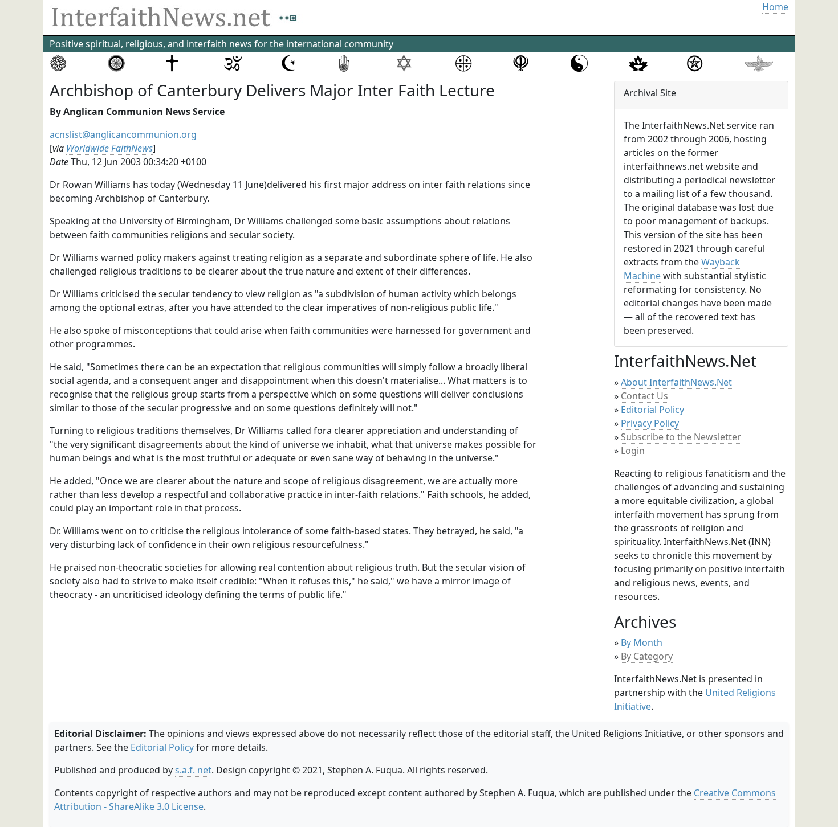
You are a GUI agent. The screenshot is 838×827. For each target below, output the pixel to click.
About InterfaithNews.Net (676, 382)
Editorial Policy (652, 409)
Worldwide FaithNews (109, 148)
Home (775, 7)
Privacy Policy (650, 423)
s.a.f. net (193, 770)
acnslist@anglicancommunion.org (123, 134)
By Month (641, 642)
